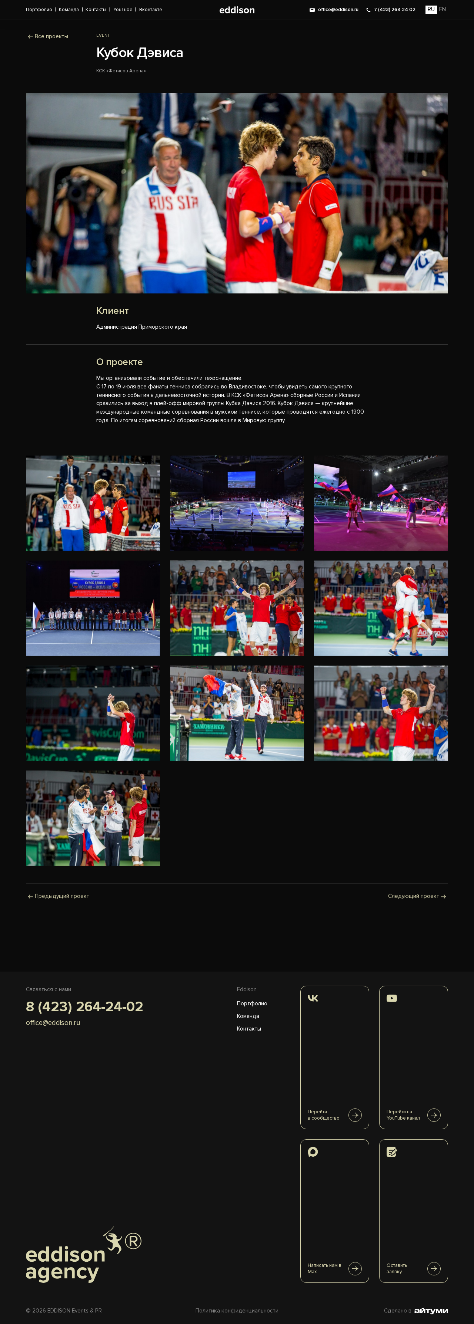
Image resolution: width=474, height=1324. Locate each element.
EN (442, 9)
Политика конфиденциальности (237, 1310)
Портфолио (39, 10)
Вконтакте (150, 10)
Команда (69, 10)
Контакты (96, 10)
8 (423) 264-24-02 (84, 1007)
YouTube (123, 10)
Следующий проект (413, 896)
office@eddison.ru (338, 10)
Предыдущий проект (62, 896)
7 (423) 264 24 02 (394, 10)
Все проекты (51, 36)
